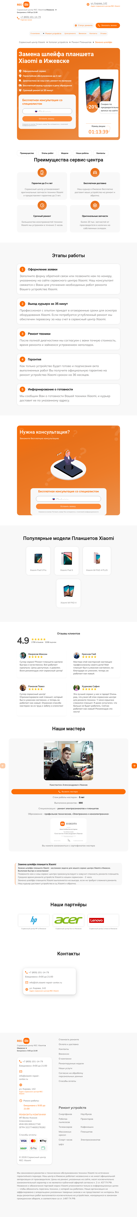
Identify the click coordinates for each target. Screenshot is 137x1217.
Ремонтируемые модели (71, 1063)
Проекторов (87, 1119)
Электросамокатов (90, 1139)
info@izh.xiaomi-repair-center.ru (45, 982)
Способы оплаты (67, 1081)
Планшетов (86, 1131)
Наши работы (82, 153)
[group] (33, 922)
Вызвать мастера (70, 791)
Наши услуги (65, 1068)
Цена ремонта (70, 33)
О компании (35, 33)
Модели (64, 153)
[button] (134, 765)
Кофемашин (87, 1127)
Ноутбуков (86, 1114)
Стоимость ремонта (69, 1039)
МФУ (61, 1144)
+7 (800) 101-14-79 (30, 17)
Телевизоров (65, 1127)
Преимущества (27, 153)
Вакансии (82, 33)
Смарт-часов (65, 1139)
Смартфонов (65, 1114)
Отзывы (103, 33)
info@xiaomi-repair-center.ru (29, 1077)
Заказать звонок (109, 25)
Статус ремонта (85, 25)
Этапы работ (47, 153)
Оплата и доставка (69, 1044)
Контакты (93, 33)
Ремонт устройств (53, 33)
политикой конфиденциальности (88, 512)
